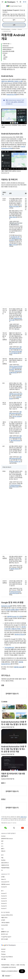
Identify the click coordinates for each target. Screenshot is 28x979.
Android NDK (4, 925)
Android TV (4, 887)
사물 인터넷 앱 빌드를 (15, 440)
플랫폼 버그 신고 (5, 931)
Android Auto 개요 (11, 94)
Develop (14, 29)
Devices (20, 29)
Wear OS (3, 879)
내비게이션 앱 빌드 (20, 634)
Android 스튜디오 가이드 (7, 915)
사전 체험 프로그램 (14, 237)
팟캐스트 (3, 851)
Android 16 (4, 896)
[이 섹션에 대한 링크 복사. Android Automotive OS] (24, 134)
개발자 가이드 (4, 917)
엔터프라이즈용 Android (7, 838)
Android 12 (4, 906)
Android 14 (4, 901)
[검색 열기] (17, 2)
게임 (2, 857)
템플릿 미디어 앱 (13, 244)
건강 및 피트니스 (5, 862)
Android (3, 836)
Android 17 (4, 893)
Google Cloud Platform (7, 956)
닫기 (14, 20)
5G (2, 870)
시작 (14, 25)
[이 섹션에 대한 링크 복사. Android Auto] (14, 76)
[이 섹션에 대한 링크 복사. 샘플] (5, 685)
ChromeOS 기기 (5, 882)
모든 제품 (3, 959)
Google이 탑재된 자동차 (12, 610)
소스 (2, 843)
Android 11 (3, 908)
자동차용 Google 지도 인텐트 (15, 616)
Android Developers (5, 29)
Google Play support (6, 936)
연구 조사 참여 (4, 939)
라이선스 (13, 965)
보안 (2, 841)
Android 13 (4, 903)
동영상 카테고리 (13, 217)
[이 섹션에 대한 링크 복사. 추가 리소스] (11, 676)
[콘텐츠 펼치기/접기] (11, 44)
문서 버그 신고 (4, 934)
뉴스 (2, 846)
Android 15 (4, 898)
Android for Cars (7, 31)
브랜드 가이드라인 (20, 965)
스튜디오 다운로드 (5, 922)
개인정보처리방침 (5, 867)
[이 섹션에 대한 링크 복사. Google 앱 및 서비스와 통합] (25, 603)
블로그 (2, 848)
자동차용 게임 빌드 (14, 568)
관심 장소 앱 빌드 (17, 416)
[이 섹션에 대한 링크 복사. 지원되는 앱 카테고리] (19, 180)
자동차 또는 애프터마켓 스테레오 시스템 (11, 81)
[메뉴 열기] (2, 2)
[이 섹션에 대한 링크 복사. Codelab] (8, 702)
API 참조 (3, 920)
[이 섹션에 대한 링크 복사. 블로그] (6, 783)
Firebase (3, 954)
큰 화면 (3, 877)
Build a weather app (15, 461)
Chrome (3, 951)
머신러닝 (3, 860)
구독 (22, 971)
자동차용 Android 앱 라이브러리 (15, 348)
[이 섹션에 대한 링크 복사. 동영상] (6, 799)
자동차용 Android (18, 667)
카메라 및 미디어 (5, 865)
